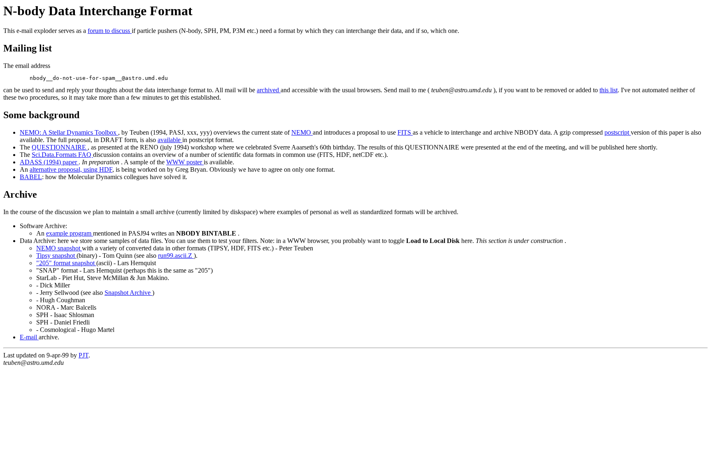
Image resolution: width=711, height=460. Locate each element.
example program (69, 233)
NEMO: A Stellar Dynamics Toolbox (69, 132)
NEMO (302, 132)
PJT (83, 355)
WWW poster (185, 162)
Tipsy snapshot (56, 255)
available (170, 139)
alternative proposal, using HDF (71, 169)
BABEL (31, 176)
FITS (405, 132)
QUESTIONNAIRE (60, 147)
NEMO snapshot (59, 248)
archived (269, 89)
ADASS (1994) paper (49, 162)
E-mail (29, 337)
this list (608, 89)
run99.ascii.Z (176, 255)
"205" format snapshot (66, 262)
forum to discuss (110, 30)
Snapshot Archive (128, 292)
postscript (617, 132)
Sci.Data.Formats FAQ (62, 154)
